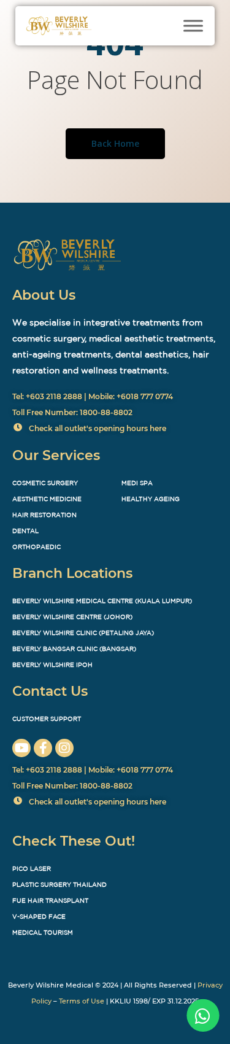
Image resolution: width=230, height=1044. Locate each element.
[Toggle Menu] (193, 25)
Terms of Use (81, 1001)
